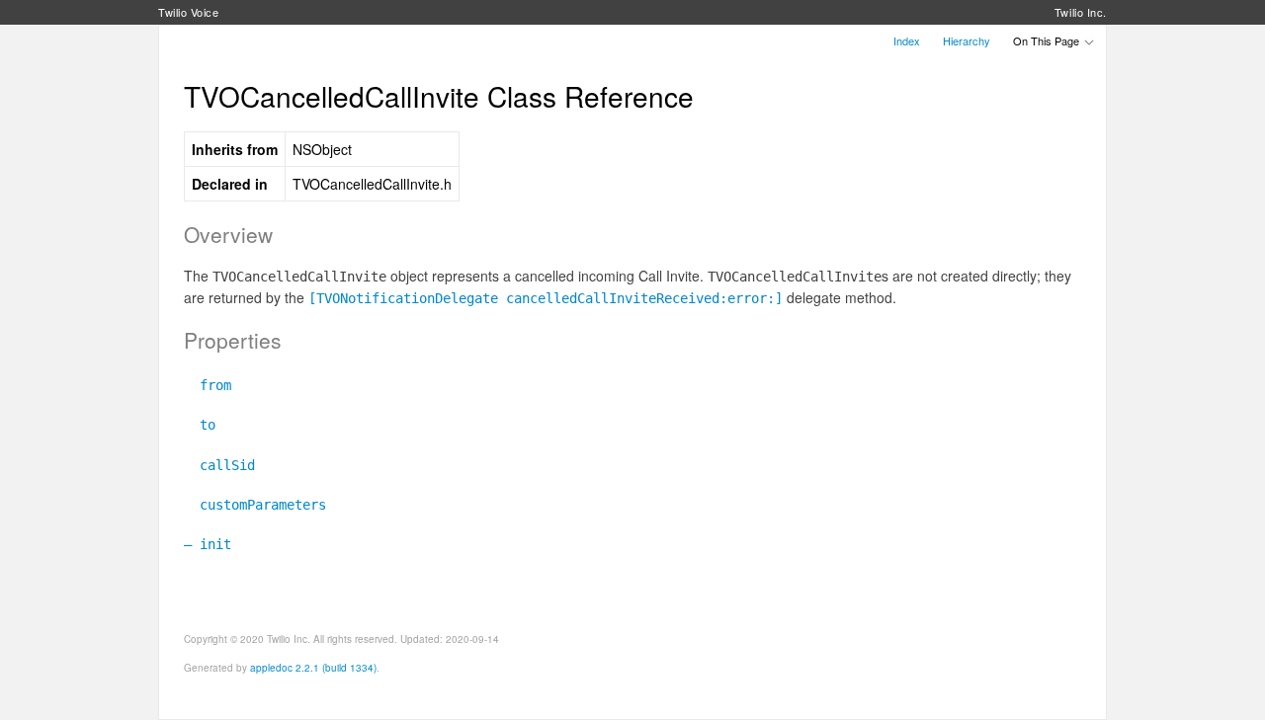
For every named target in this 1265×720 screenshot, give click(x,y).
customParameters (255, 505)
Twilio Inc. (1080, 12)
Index (906, 40)
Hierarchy (966, 40)
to (199, 425)
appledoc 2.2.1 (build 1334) (313, 668)
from (207, 385)
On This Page (1047, 40)
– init (207, 544)
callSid (219, 465)
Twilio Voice (188, 12)
